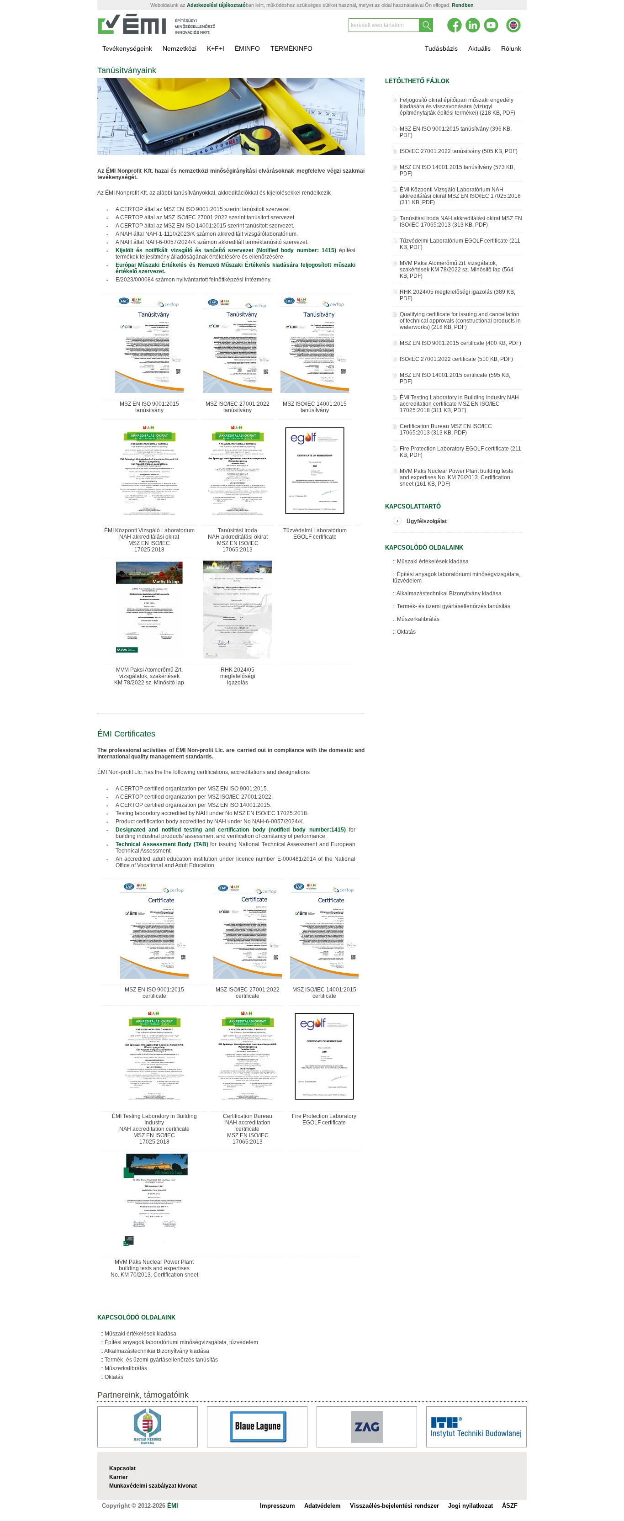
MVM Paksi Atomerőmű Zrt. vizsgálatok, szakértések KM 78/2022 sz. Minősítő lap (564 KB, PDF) (456, 269)
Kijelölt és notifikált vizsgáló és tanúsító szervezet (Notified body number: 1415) (227, 250)
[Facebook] (454, 25)
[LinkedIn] (473, 25)
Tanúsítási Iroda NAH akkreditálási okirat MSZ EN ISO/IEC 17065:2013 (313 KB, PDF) (461, 221)
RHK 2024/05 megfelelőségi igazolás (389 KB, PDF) (457, 295)
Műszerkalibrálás (126, 1368)
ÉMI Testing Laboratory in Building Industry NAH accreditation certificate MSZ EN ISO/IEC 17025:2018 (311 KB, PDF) (459, 403)
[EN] (513, 25)
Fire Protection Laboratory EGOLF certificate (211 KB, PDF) (460, 451)
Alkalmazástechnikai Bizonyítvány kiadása (156, 1351)
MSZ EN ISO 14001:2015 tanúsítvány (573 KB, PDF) (457, 170)
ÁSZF (510, 1505)
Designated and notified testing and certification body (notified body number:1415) (231, 830)
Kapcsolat (122, 1468)
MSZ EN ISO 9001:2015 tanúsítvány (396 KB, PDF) (456, 132)
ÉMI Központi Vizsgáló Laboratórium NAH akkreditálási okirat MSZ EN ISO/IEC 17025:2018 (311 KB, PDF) (460, 196)
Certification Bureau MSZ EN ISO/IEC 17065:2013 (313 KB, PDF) (446, 429)
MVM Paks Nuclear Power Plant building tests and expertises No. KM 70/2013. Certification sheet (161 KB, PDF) (456, 477)
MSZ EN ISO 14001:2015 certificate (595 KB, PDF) (455, 378)
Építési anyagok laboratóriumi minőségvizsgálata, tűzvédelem (181, 1342)
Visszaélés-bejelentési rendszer (394, 1505)
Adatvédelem (322, 1505)
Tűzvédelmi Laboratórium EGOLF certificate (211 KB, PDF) (460, 244)
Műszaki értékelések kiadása (140, 1333)
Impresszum (277, 1505)
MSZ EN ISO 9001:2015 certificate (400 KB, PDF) (460, 343)
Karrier (118, 1477)
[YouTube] (491, 25)
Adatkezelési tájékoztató (216, 5)
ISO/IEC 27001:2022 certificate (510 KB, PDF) (456, 359)
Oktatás (114, 1377)
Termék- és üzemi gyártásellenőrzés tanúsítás (161, 1360)
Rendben (463, 5)
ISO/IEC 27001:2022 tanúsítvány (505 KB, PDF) (459, 151)
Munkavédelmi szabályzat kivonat (153, 1486)
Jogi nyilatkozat (470, 1505)
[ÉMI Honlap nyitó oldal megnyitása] (157, 32)
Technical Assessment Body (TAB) (163, 844)
